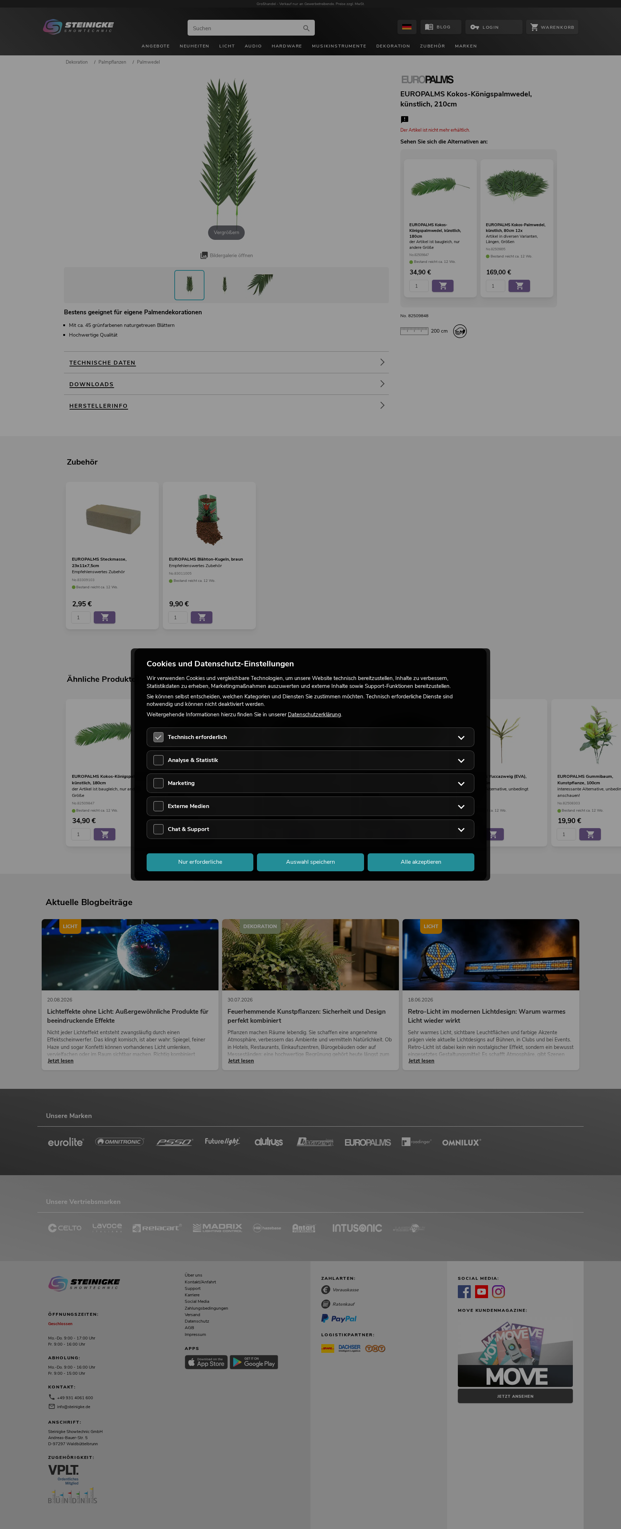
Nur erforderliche (200, 862)
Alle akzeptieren (421, 862)
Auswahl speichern (310, 862)
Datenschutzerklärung (314, 714)
